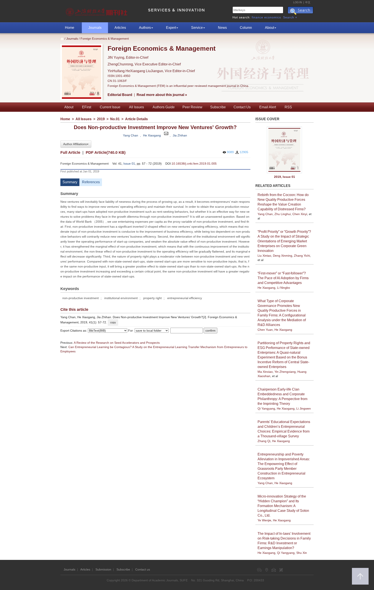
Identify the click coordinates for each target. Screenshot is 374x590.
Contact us (142, 569)
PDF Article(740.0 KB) (106, 152)
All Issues (136, 107)
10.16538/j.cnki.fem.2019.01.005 (194, 163)
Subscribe (218, 107)
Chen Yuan (265, 329)
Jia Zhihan (180, 135)
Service (197, 27)
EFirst (86, 107)
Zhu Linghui (282, 214)
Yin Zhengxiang (285, 371)
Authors (145, 27)
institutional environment (121, 298)
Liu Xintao (264, 255)
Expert (171, 27)
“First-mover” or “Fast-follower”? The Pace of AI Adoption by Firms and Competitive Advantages (283, 278)
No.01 (115, 119)
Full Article (70, 152)
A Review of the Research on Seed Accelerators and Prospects (117, 342)
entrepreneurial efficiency (184, 298)
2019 (101, 119)
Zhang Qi (264, 441)
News (222, 27)
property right (152, 298)
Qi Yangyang (266, 408)
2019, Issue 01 (284, 176)
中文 (307, 2)
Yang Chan (130, 135)
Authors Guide (164, 107)
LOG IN (297, 2)
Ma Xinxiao (265, 371)
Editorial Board (120, 95)
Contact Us (242, 107)
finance (257, 17)
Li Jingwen (303, 408)
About (269, 27)
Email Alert (267, 107)
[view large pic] (284, 149)
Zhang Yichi (302, 255)
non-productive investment (80, 298)
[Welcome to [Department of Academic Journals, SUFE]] (97, 11)
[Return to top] (360, 576)
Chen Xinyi (299, 214)
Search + (290, 17)
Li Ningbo (283, 287)
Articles (120, 27)
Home (69, 27)
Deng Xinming (282, 255)
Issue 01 (129, 163)
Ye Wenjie (264, 520)
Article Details (136, 119)
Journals (95, 27)
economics (272, 17)
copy (113, 322)
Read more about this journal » (162, 95)
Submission (103, 569)
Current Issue (110, 107)
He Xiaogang (152, 135)
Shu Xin (301, 552)
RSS (288, 107)
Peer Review (192, 107)
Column (246, 27)
